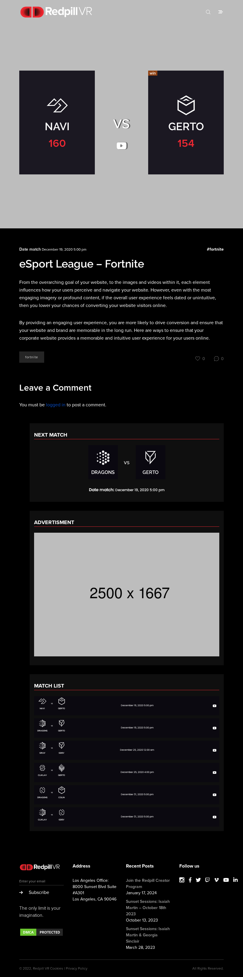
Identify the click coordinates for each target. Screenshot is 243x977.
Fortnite (31, 357)
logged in (55, 405)
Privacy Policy (76, 968)
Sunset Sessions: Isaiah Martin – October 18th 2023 (148, 907)
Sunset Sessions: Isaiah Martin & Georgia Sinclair (148, 935)
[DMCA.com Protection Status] (41, 935)
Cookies (56, 968)
